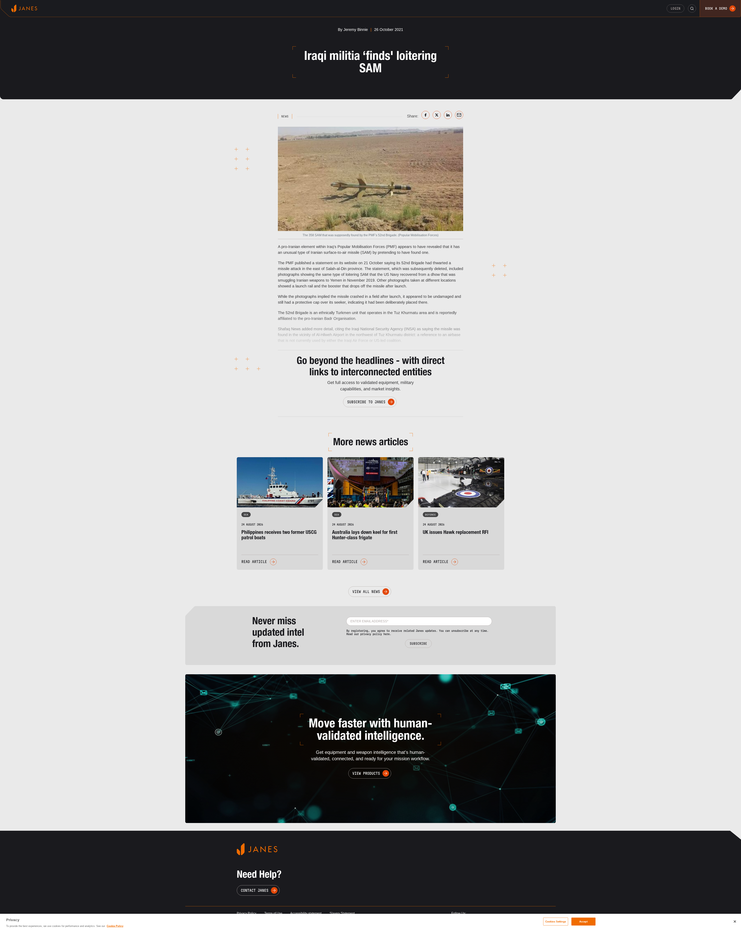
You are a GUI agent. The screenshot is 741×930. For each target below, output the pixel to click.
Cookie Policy (115, 926)
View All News (366, 591)
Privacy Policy (246, 913)
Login (676, 8)
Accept (583, 921)
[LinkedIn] (448, 115)
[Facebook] (425, 115)
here (386, 634)
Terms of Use (273, 913)
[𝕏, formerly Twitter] (437, 115)
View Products (366, 773)
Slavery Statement (342, 913)
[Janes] (24, 8)
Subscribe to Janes (366, 402)
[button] (692, 8)
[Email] (459, 115)
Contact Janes (254, 890)
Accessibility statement (305, 913)
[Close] (735, 921)
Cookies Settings (555, 921)
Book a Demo (716, 8)
